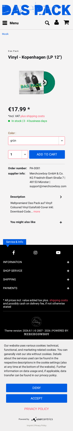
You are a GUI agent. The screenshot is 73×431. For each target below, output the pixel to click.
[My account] (57, 23)
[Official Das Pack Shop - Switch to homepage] (36, 8)
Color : (12, 133)
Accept (37, 398)
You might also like (22, 222)
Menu (14, 23)
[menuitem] (10, 23)
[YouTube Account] (58, 252)
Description (17, 197)
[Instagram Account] (35, 252)
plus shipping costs (32, 116)
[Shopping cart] (66, 23)
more (36, 211)
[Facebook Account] (13, 252)
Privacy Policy (36, 409)
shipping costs (58, 300)
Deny (36, 388)
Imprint (30, 425)
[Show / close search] (47, 23)
